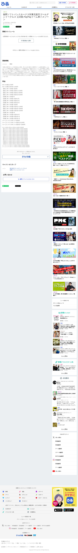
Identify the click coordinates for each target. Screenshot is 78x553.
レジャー (7, 498)
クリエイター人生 (69, 7)
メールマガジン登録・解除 (34, 543)
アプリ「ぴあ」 (11, 543)
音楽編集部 (58, 445)
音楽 (23, 491)
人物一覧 (3, 543)
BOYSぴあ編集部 (59, 456)
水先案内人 (55, 7)
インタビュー (8, 501)
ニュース (9, 7)
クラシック (24, 494)
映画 (6, 491)
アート (7, 494)
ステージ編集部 (59, 452)
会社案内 (3, 546)
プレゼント (24, 501)
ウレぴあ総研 (56, 305)
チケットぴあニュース (58, 303)
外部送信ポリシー (24, 546)
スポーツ (41, 494)
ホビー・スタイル (43, 498)
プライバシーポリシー (12, 546)
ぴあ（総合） (58, 437)
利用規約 (32, 546)
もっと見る (64, 356)
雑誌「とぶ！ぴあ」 (21, 543)
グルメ (23, 498)
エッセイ (39, 7)
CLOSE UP (24, 7)
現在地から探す (27, 40)
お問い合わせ (40, 546)
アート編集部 (58, 448)
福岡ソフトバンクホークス (17, 170)
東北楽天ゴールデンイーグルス (18, 168)
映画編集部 (58, 441)
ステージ (41, 491)
